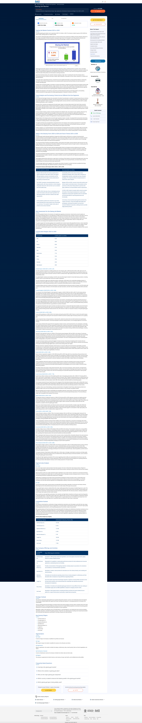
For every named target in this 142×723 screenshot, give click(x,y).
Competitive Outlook (93, 46)
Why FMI (76, 717)
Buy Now (98, 11)
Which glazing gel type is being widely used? (50, 682)
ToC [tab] (52, 18)
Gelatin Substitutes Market (97, 699)
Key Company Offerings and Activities (96, 48)
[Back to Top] (139, 713)
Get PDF (76, 690)
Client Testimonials (76, 718)
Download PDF (98, 24)
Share (76, 65)
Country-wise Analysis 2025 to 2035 (96, 42)
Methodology (98, 61)
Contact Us (68, 720)
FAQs (91, 718)
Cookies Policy (86, 718)
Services (41, 715)
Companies (63, 18)
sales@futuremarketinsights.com (63, 712)
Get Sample (49, 690)
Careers (72, 717)
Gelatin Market (40, 699)
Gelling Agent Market (59, 699)
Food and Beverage (40, 4)
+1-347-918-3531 (74, 712)
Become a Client (68, 718)
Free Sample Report (98, 20)
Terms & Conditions (92, 717)
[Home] (36, 4)
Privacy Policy (99, 717)
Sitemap (94, 718)
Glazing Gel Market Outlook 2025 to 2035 (97, 31)
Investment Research (44, 718)
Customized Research (53, 717)
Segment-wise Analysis (94, 44)
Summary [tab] (41, 18)
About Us (67, 717)
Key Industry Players (93, 52)
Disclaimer (86, 717)
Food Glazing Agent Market (42, 702)
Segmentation (92, 54)
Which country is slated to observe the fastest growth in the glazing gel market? (59, 678)
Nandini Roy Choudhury (49, 14)
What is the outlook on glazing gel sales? (49, 671)
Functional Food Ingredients (50, 4)
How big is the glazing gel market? (47, 667)
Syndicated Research (44, 717)
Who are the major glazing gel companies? (49, 674)
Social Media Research (53, 718)
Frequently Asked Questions (95, 56)
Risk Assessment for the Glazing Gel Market (97, 40)
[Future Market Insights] (37, 1)
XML (97, 718)
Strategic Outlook (93, 50)
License (71, 14)
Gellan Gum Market (77, 699)
